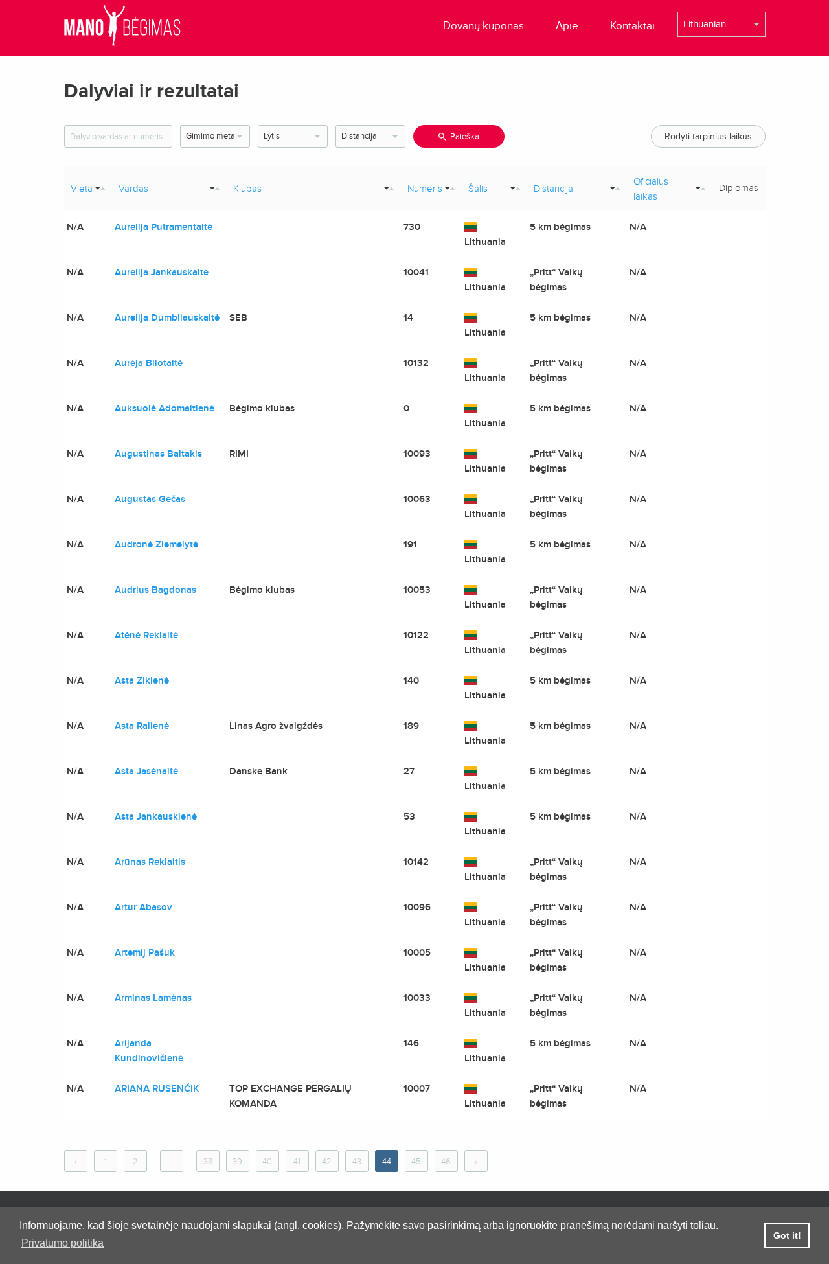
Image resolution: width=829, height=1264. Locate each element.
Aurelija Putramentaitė (163, 227)
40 (267, 1161)
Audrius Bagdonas (155, 589)
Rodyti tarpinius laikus (708, 136)
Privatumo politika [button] (62, 1242)
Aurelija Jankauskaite (162, 272)
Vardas (133, 188)
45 (416, 1161)
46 (446, 1161)
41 (297, 1161)
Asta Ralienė (142, 725)
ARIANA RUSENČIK (157, 1088)
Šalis (478, 188)
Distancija (553, 188)
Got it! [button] (787, 1235)
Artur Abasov (143, 907)
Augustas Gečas (150, 499)
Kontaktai (632, 25)
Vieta (82, 188)
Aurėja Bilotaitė (149, 363)
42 (327, 1161)
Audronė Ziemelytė (156, 544)
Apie (567, 25)
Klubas (247, 188)
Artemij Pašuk (145, 952)
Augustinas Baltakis (158, 453)
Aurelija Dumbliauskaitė (167, 317)
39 (237, 1161)
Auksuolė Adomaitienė (164, 408)
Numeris (424, 188)
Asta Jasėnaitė (146, 771)
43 (356, 1161)
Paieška (464, 137)
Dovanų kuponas (483, 25)
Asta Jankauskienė (156, 816)
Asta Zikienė (142, 680)
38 (207, 1161)
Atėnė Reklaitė (146, 635)
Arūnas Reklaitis (150, 862)
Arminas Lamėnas (153, 998)
